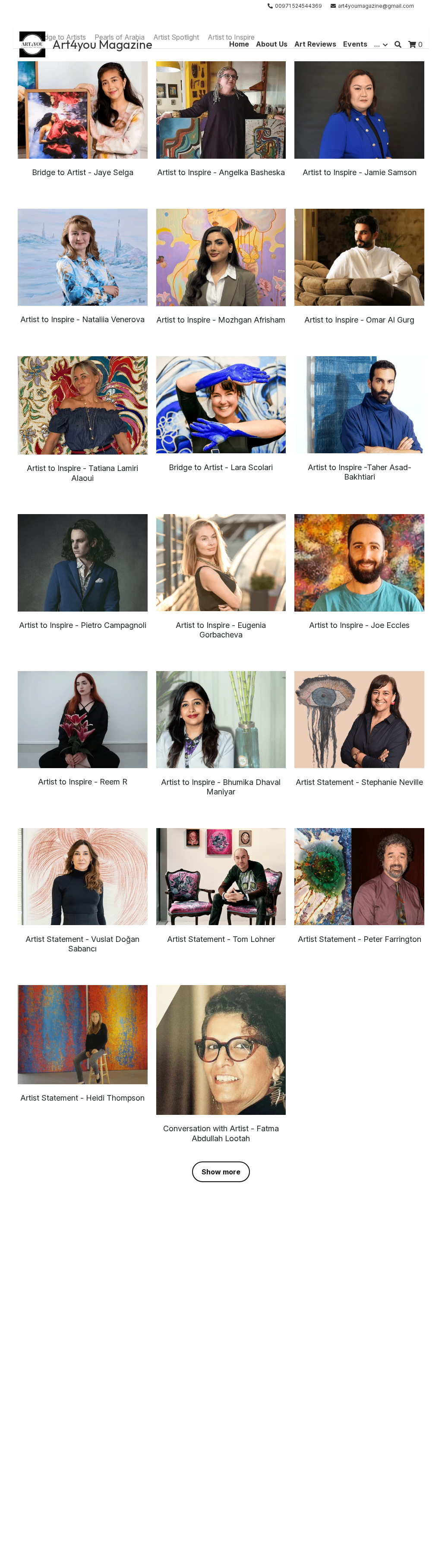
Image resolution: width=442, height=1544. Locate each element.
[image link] (32, 43)
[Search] (398, 44)
